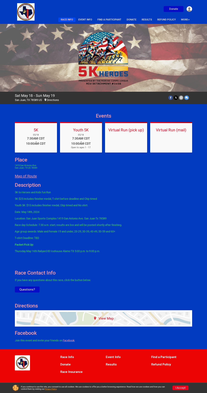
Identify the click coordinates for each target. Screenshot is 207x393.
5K (36, 130)
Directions (53, 100)
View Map (106, 318)
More (184, 19)
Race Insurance (71, 372)
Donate (173, 8)
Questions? (27, 289)
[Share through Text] (186, 97)
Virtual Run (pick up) (126, 130)
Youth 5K (81, 130)
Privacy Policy (51, 389)
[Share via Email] (181, 97)
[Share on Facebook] (170, 97)
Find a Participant (109, 19)
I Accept (180, 387)
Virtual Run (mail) (171, 130)
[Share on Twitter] (176, 97)
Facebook (69, 340)
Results (147, 19)
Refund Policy (166, 19)
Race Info (67, 19)
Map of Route (26, 176)
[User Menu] (189, 9)
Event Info (85, 19)
